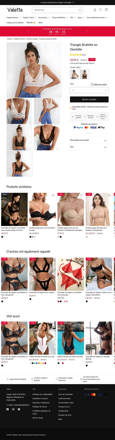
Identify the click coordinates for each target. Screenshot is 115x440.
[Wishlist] (100, 10)
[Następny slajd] (87, 31)
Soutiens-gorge (32, 39)
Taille (72, 84)
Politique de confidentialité (42, 394)
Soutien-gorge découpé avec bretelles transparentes (96, 229)
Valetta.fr (15, 435)
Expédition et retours (40, 398)
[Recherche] (80, 10)
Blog (60, 419)
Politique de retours (39, 407)
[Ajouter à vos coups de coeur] (25, 195)
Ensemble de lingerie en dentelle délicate (98, 357)
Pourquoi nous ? (64, 407)
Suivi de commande (65, 394)
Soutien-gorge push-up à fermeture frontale (42, 229)
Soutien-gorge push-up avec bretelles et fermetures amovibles (70, 229)
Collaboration (63, 411)
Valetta (9, 39)
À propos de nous (64, 415)
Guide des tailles (64, 398)
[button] (13, 17)
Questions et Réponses (41, 403)
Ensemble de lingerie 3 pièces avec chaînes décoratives (99, 293)
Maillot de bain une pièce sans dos (70, 356)
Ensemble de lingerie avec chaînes (41, 292)
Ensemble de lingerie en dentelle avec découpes (70, 293)
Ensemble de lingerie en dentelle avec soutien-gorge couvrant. (13, 229)
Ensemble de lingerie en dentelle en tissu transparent (14, 293)
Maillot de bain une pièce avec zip (41, 356)
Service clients (37, 418)
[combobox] (57, 10)
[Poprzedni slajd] (27, 31)
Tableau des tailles (100, 84)
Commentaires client (66, 403)
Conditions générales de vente (41, 412)
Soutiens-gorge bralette (48, 39)
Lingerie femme (19, 39)
